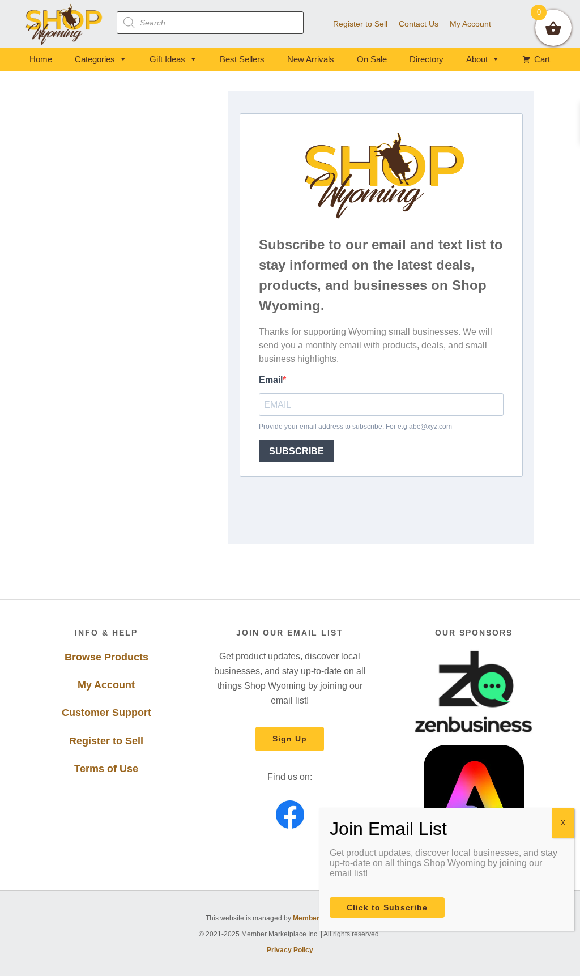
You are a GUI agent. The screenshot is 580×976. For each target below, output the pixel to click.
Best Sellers (242, 59)
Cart (542, 59)
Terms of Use (106, 768)
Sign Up (289, 738)
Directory (426, 59)
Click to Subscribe (387, 907)
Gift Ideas (167, 59)
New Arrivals (310, 59)
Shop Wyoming (64, 24)
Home (40, 59)
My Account (106, 685)
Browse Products (106, 657)
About (477, 59)
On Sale (372, 59)
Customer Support (106, 712)
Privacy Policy (290, 950)
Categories (95, 59)
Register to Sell (106, 741)
